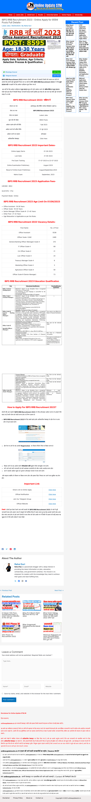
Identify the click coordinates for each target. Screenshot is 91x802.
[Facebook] (3, 549)
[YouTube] (26, 581)
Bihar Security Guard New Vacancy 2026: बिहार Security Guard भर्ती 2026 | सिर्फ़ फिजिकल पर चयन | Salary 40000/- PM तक (83, 104)
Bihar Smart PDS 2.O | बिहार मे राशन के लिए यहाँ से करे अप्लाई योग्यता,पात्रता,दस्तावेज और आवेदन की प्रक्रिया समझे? (83, 46)
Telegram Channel (11, 75)
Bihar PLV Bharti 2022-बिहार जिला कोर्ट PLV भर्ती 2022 (31, 614)
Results (40, 15)
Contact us (39, 798)
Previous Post (6, 590)
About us (29, 798)
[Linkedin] (15, 549)
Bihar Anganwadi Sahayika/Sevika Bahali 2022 (31, 626)
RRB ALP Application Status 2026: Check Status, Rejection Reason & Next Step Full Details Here (83, 84)
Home (10, 15)
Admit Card (30, 15)
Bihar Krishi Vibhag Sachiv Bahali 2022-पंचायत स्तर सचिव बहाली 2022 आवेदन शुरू (50, 615)
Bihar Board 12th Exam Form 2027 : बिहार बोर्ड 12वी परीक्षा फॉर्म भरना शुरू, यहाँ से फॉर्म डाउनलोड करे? (70, 30)
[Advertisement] (32, 360)
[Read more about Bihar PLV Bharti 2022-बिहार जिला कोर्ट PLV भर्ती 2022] (32, 605)
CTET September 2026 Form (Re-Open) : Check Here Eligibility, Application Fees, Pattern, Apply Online (83, 31)
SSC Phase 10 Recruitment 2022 (9, 635)
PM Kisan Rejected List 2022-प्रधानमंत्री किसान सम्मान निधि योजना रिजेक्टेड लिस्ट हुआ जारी (52, 637)
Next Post (59, 590)
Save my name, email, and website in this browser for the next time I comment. (32, 693)
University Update (52, 15)
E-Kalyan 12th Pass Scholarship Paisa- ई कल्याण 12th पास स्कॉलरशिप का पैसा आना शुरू (10, 615)
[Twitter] (7, 549)
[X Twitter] (15, 581)
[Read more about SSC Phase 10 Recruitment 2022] (11, 627)
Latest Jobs (20, 15)
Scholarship (78, 15)
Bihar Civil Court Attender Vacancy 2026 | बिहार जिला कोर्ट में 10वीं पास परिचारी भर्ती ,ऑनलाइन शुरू (70, 63)
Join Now (56, 72)
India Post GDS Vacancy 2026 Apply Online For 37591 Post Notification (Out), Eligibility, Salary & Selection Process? (70, 87)
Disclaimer (6, 798)
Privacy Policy (18, 798)
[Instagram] (22, 581)
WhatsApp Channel (11, 72)
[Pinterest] (11, 549)
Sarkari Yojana (66, 15)
